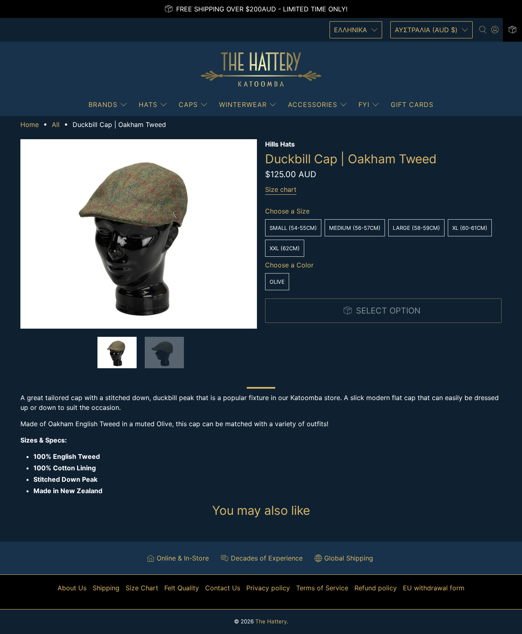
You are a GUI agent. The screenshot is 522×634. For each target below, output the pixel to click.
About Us (72, 588)
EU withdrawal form (433, 588)
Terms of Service (322, 588)
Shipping (106, 588)
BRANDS (102, 104)
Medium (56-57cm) (354, 228)
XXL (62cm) (285, 248)
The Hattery (271, 621)
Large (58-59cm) (416, 228)
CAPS (188, 104)
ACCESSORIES (312, 104)
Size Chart (142, 588)
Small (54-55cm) (293, 228)
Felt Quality (181, 588)
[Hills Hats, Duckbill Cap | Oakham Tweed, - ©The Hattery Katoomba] (138, 234)
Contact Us (222, 588)
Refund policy (375, 588)
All (56, 124)
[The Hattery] (261, 69)
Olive (277, 281)
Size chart (280, 189)
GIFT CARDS (412, 104)
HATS (148, 104)
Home (29, 124)
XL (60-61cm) (469, 228)
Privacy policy (268, 588)
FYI (363, 104)
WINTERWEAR (243, 104)
